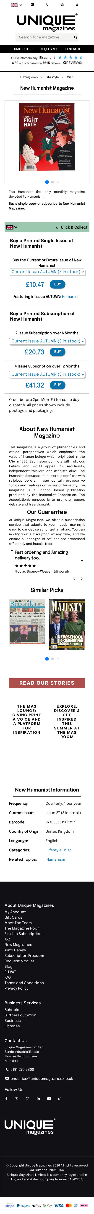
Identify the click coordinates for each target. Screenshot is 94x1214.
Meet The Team (18, 923)
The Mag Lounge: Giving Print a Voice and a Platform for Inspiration (26, 719)
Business (13, 1021)
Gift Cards (13, 918)
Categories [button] (22, 49)
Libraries (12, 1026)
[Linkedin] (38, 1099)
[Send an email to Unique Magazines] (32, 5)
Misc (67, 850)
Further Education (21, 1015)
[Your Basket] (62, 5)
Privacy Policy (16, 988)
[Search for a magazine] (75, 37)
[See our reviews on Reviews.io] (47, 60)
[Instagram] (28, 1099)
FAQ (8, 978)
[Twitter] (17, 1099)
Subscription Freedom (24, 956)
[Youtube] (49, 1099)
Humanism (56, 860)
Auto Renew (15, 950)
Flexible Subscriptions (24, 934)
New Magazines (18, 945)
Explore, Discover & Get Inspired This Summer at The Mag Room (67, 721)
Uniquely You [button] (49, 49)
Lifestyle (54, 850)
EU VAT (10, 972)
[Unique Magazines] (47, 1126)
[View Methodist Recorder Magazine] (27, 621)
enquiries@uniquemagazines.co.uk (41, 1079)
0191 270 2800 (22, 1070)
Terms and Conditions (24, 983)
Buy (57, 284)
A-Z (7, 939)
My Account (15, 912)
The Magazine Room (23, 928)
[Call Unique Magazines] (47, 5)
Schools (12, 1010)
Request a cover (19, 961)
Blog (9, 967)
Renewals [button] (72, 49)
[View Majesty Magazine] (67, 624)
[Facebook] (6, 1099)
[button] (77, 5)
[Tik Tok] (60, 1099)
